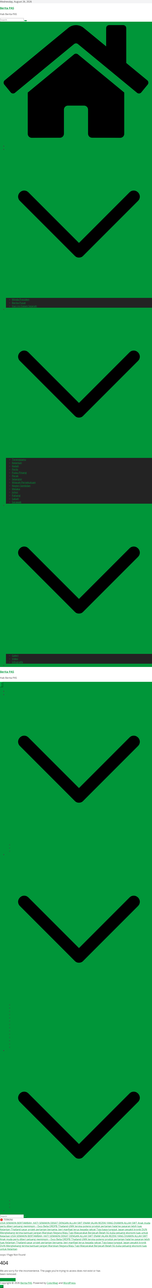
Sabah (15, 498)
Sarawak (16, 502)
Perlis (15, 469)
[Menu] (1, 684)
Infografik (17, 662)
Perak (15, 476)
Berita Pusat (19, 302)
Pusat (9, 149)
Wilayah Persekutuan (24, 482)
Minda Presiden (20, 299)
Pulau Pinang (19, 472)
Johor (15, 492)
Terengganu (19, 459)
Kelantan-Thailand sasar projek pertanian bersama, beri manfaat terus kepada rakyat (48, 1229)
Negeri (10, 309)
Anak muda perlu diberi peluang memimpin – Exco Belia (31, 1239)
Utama (9, 146)
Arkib (9, 665)
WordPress (69, 1283)
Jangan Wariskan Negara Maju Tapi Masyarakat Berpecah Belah (70, 1232)
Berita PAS (7, 8)
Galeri (15, 655)
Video (15, 658)
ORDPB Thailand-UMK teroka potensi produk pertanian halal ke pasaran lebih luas (95, 1226)
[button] (79, 296)
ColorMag (52, 1283)
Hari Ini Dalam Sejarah (24, 306)
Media (9, 505)
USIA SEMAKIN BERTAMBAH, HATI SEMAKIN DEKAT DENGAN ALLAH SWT (41, 1223)
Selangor (17, 479)
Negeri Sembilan (21, 485)
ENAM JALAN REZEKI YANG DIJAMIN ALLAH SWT (110, 1223)
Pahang (16, 495)
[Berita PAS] (76, 140)
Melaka (16, 489)
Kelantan (17, 462)
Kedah (15, 466)
